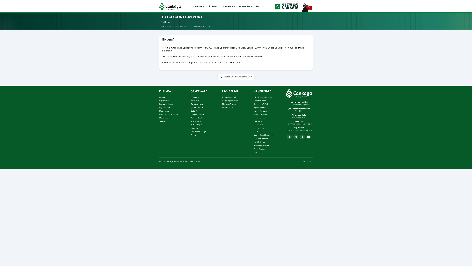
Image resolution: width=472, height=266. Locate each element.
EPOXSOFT (308, 162)
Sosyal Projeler (227, 107)
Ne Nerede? (245, 6)
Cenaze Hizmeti (260, 101)
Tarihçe (193, 135)
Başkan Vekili (164, 101)
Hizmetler (214, 6)
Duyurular (229, 6)
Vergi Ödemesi (259, 142)
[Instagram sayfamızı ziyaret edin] (295, 136)
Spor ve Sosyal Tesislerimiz (264, 135)
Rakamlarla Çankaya (198, 132)
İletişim (259, 6)
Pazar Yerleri (258, 125)
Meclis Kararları (259, 118)
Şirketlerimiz (164, 121)
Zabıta (256, 152)
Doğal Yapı (195, 111)
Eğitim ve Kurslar (260, 107)
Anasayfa (166, 26)
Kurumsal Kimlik (197, 118)
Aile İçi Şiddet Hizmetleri (263, 97)
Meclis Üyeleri (181, 26)
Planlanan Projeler (229, 104)
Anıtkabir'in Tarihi (197, 97)
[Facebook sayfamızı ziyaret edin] (289, 136)
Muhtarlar (194, 128)
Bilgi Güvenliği (164, 107)
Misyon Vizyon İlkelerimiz (169, 114)
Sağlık (256, 132)
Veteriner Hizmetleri (261, 145)
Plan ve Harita (259, 128)
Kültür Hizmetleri (260, 114)
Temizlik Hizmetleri (261, 139)
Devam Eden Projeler (230, 97)
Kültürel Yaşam (196, 125)
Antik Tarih (195, 101)
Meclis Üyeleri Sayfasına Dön (236, 76)
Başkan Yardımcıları (166, 104)
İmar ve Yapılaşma (260, 111)
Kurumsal (198, 6)
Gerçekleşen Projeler (230, 101)
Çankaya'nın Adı (197, 107)
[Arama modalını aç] (277, 6)
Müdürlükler (164, 118)
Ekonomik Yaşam (197, 114)
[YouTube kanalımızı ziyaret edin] (308, 136)
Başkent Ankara (197, 104)
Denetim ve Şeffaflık (261, 104)
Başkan (162, 97)
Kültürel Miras (196, 121)
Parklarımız (258, 121)
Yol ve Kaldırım (259, 149)
